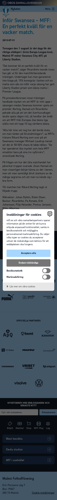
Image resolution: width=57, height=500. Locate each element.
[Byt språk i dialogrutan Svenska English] (49, 214)
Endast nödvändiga (28, 262)
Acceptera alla (28, 253)
